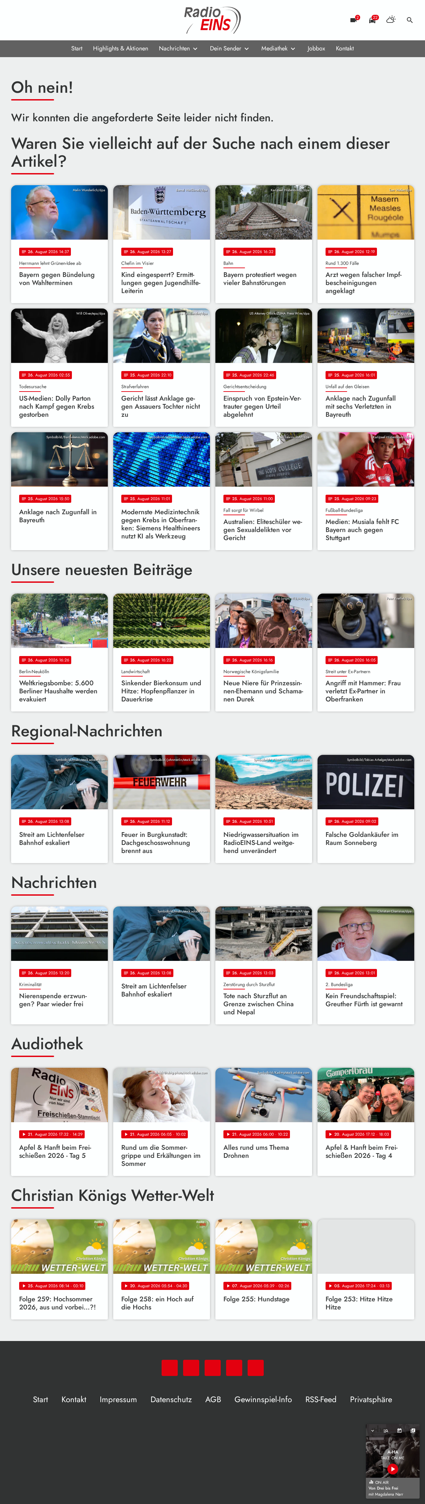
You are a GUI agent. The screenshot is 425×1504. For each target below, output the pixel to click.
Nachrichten (174, 48)
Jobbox (316, 48)
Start (76, 48)
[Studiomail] (58, 20)
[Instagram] (44, 20)
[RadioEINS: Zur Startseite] (212, 20)
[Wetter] (391, 20)
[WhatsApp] (18, 20)
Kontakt (345, 48)
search (410, 20)
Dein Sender (225, 48)
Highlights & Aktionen (120, 48)
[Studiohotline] (71, 20)
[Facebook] (31, 20)
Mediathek (274, 48)
